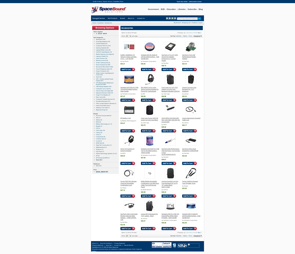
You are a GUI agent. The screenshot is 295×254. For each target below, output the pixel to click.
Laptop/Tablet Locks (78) (103, 50)
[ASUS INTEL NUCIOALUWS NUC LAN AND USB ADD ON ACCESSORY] (170, 111)
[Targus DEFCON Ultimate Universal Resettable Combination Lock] (129, 178)
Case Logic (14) (100, 130)
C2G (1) (98, 128)
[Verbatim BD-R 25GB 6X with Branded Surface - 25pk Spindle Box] (191, 210)
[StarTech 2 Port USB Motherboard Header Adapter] (191, 51)
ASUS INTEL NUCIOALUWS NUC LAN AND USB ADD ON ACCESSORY (171, 120)
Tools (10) (99, 77)
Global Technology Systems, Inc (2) (106, 153)
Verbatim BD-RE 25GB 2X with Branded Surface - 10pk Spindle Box (150, 57)
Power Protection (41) (102, 71)
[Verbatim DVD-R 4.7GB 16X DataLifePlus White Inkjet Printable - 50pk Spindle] (170, 210)
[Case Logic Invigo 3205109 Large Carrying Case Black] (149, 115)
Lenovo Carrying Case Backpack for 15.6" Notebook (189, 89)
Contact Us (141, 18)
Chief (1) (98, 134)
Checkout (195, 22)
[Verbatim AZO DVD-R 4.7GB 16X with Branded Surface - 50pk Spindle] (129, 84)
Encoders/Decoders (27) (103, 101)
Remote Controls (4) (102, 60)
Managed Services (98, 18)
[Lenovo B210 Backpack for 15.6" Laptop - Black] (149, 210)
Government (153, 9)
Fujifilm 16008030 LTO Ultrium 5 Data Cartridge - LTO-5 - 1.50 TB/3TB (128, 57)
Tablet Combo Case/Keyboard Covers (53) (105, 74)
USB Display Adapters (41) (103, 86)
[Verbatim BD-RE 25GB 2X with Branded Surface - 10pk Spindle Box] (149, 51)
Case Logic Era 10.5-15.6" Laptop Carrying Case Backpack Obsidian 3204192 (171, 89)
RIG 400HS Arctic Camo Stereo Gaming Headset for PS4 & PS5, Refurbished (150, 89)
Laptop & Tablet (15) (102, 56)
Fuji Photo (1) (100, 151)
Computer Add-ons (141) (103, 45)
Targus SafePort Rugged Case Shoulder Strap (190, 182)
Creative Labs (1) (101, 139)
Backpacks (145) (100, 39)
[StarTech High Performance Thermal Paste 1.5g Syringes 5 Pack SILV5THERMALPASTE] (170, 145)
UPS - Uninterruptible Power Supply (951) (104, 79)
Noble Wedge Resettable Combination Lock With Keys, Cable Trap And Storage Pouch (150, 184)
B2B (163, 9)
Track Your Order (182, 1)
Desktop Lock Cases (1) (102, 107)
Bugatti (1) (99, 126)
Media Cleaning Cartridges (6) (105, 54)
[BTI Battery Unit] (129, 115)
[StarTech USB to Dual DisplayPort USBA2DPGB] (191, 145)
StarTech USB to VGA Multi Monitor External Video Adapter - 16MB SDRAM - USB (128, 217)
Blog (201, 9)
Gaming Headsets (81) (102, 48)
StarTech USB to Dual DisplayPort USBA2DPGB (190, 150)
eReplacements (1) (101, 147)
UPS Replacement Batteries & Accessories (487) (104, 83)
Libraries (182, 9)
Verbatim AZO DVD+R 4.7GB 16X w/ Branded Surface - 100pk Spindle (150, 151)
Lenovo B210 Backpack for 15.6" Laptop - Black (149, 215)
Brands (122, 18)
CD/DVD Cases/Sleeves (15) (104, 52)
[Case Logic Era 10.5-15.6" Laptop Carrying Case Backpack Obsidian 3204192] (170, 84)
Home (94, 23)
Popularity (197, 36)
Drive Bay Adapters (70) (103, 41)
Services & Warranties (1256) (104, 67)
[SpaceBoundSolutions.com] (109, 13)
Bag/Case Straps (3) (101, 110)
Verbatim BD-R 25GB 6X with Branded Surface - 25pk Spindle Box (191, 216)
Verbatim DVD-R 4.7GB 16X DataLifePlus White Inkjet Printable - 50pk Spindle (170, 216)
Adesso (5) (99, 120)
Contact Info (117, 245)
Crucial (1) (99, 141)
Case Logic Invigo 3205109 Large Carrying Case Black (149, 119)
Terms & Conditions (106, 243)
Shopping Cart (186, 22)
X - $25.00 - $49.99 (101, 33)
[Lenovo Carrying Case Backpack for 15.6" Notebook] (191, 84)
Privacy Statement (119, 243)
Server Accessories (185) (103, 65)
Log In (201, 22)
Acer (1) (98, 117)
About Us (131, 18)
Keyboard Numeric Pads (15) (104, 93)
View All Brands (128, 245)
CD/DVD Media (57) (101, 43)
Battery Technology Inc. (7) (104, 124)
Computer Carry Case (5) (103, 89)
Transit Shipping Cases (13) (104, 69)
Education (171, 9)
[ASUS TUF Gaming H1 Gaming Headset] (129, 145)
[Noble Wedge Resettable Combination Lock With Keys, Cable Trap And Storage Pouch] (149, 178)
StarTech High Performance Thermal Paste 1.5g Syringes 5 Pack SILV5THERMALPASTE (171, 151)
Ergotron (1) (99, 149)
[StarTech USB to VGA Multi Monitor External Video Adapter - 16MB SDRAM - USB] (129, 210)
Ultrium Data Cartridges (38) (104, 91)
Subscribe (192, 9)
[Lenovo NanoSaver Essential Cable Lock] (191, 115)
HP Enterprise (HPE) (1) (102, 158)
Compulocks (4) (100, 136)
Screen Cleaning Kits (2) (103, 62)
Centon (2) (99, 132)
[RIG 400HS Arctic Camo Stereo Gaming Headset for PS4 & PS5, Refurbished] (149, 84)
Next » (199, 33)
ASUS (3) (98, 122)
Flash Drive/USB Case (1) (103, 105)
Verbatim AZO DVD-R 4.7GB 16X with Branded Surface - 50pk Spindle (129, 89)
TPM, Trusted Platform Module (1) (106, 103)
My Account (177, 22)
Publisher (178, 36)
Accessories (108, 23)
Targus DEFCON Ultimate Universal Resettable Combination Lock (128, 183)
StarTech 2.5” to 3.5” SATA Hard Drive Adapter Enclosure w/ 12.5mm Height (170, 58)
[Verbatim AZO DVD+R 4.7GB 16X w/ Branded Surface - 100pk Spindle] (149, 145)
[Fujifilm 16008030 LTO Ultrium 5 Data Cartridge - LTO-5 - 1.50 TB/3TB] (129, 51)
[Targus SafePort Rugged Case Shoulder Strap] (191, 178)
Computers (100, 23)
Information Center (195, 1)
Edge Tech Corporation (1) (104, 145)
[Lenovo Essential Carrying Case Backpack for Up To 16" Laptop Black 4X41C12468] (170, 178)
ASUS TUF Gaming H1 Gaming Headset (127, 150)
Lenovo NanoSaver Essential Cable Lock (191, 119)
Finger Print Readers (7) (103, 95)
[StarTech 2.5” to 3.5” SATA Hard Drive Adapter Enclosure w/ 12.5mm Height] (170, 51)
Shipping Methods (97, 245)
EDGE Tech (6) (100, 143)
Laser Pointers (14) (101, 58)
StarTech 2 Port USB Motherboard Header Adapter (189, 57)
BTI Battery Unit (125, 118)
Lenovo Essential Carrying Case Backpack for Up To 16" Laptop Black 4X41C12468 (170, 184)
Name (185, 36)
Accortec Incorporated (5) (103, 115)
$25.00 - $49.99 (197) (102, 171)
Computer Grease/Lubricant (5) (105, 99)
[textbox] (187, 18)
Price (190, 36)
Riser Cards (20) (100, 97)
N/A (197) (98, 166)
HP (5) (97, 156)
